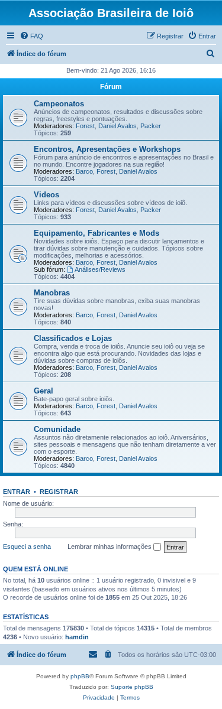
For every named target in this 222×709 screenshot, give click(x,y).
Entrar (16, 491)
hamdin (77, 636)
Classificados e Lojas (73, 338)
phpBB (79, 676)
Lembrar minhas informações (110, 546)
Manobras (52, 292)
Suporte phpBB (132, 687)
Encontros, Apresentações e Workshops (107, 149)
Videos (46, 194)
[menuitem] (31, 36)
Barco (84, 171)
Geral (43, 390)
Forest (85, 125)
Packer (150, 125)
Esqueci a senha (27, 546)
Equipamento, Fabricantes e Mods (96, 233)
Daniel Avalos (117, 125)
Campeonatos (59, 103)
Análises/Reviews (100, 269)
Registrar (59, 491)
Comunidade (57, 429)
